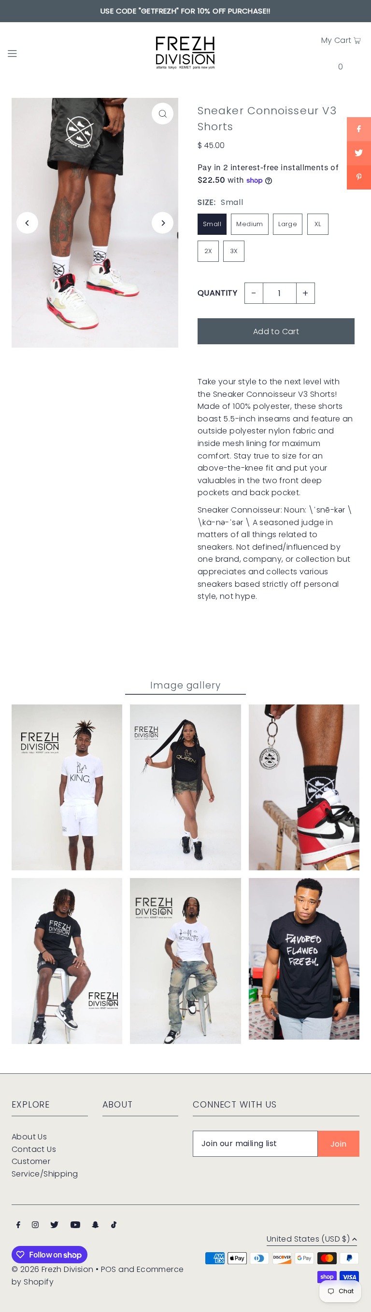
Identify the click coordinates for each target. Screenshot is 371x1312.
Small (212, 224)
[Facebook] (18, 1225)
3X (234, 251)
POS (108, 1269)
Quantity (217, 292)
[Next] (162, 223)
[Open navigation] (30, 53)
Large (287, 224)
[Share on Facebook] (359, 129)
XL (317, 224)
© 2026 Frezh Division (52, 1269)
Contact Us (34, 1149)
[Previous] (27, 223)
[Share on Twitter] (359, 153)
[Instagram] (35, 1225)
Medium (249, 224)
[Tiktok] (113, 1225)
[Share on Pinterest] (359, 177)
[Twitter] (54, 1225)
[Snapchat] (95, 1225)
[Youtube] (75, 1225)
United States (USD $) (308, 1239)
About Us (29, 1136)
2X (208, 251)
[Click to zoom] (162, 113)
